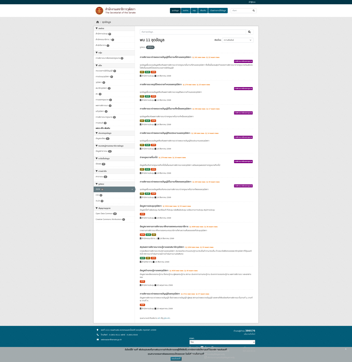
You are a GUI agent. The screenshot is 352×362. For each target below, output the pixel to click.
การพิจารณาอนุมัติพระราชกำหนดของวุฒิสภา (161, 84)
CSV (142, 72)
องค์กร (185, 10)
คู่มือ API (167, 318)
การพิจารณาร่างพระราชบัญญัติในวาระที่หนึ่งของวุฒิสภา (166, 109)
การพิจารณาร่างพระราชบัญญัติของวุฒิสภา (160, 294)
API (159, 318)
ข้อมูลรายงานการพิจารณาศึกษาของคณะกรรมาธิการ (164, 226)
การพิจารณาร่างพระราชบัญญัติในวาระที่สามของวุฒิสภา (166, 57)
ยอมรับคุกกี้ (176, 358)
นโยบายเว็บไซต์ (249, 334)
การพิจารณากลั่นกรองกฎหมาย (243, 61)
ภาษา (191, 338)
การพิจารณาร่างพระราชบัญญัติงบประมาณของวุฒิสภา (165, 133)
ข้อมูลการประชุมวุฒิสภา (151, 206)
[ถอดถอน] (152, 47)
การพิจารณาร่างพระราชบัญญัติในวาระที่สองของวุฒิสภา (166, 182)
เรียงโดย (218, 40)
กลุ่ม (194, 10)
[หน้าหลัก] (97, 22)
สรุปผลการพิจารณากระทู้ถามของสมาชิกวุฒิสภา (162, 247)
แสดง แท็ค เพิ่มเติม (103, 128)
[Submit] (254, 10)
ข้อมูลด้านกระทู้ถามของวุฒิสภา (154, 270)
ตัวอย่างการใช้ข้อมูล (218, 10)
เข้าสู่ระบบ (252, 2)
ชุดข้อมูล (175, 10)
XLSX (147, 72)
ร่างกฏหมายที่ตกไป (149, 157)
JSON (153, 72)
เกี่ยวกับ (203, 10)
